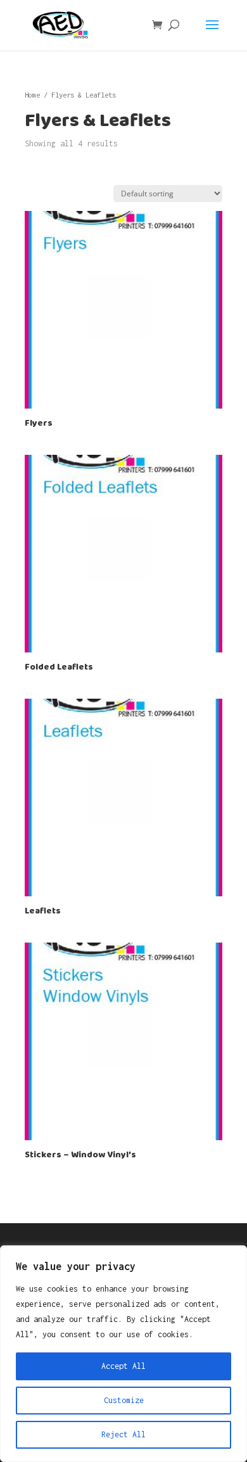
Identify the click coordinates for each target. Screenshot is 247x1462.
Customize (124, 1400)
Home (32, 95)
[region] (123, 1353)
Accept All (123, 1366)
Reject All (123, 1434)
